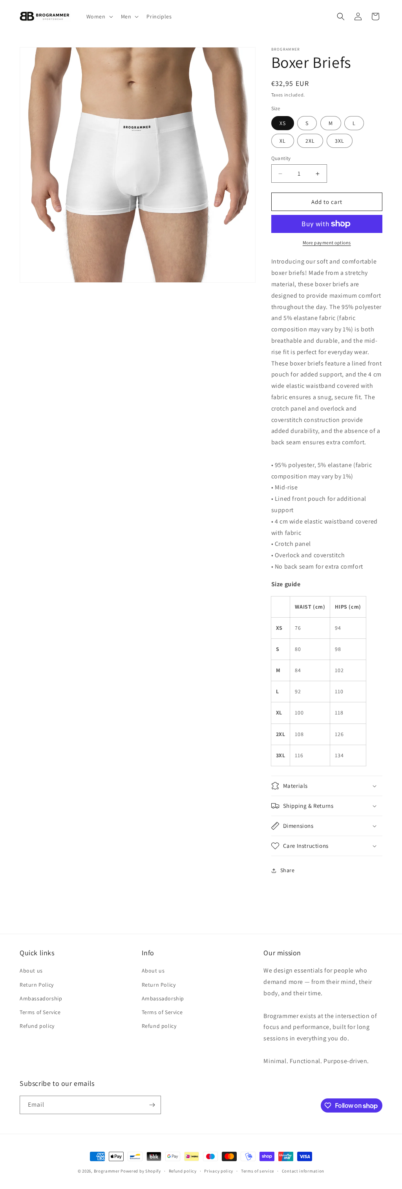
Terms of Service (40, 1012)
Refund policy (37, 1025)
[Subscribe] (152, 1105)
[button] (99, 16)
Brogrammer (107, 1171)
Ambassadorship (41, 998)
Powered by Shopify (141, 1171)
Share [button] (287, 870)
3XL (339, 140)
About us (31, 970)
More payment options (327, 242)
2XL (310, 140)
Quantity (281, 158)
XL (283, 140)
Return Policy (37, 984)
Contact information (303, 1171)
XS (283, 123)
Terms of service (257, 1171)
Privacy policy (218, 1171)
